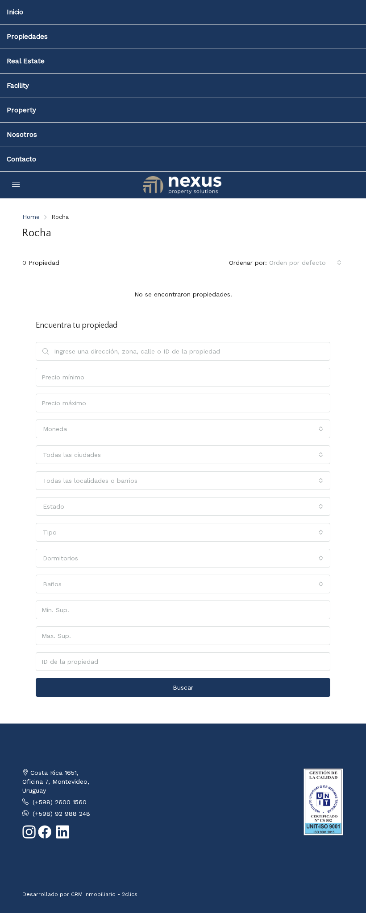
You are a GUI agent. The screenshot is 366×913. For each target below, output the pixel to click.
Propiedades (27, 37)
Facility (18, 86)
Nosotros (22, 135)
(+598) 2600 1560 (60, 802)
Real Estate (26, 61)
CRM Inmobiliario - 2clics (104, 894)
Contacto (21, 159)
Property (21, 110)
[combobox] (305, 262)
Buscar (183, 687)
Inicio (15, 12)
